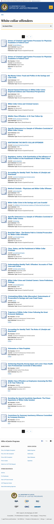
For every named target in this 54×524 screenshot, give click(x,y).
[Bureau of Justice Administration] (16, 502)
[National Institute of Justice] (37, 502)
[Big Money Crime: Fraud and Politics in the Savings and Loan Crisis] (4, 81)
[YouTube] (51, 442)
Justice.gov (49, 519)
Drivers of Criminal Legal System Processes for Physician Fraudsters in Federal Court (29, 42)
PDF (9, 391)
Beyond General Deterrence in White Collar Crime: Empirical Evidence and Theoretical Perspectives (27, 91)
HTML (9, 68)
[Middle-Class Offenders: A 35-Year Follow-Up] (4, 122)
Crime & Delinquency (18, 284)
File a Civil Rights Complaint (8, 450)
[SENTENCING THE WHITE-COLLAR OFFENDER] (4, 148)
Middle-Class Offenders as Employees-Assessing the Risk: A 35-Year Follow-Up (30, 382)
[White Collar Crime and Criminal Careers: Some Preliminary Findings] (4, 286)
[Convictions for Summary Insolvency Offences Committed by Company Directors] (4, 421)
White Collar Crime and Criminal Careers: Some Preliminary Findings (30, 281)
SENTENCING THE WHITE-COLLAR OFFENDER (25, 143)
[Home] (23, 7)
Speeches (30, 460)
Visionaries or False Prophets (19, 348)
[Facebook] (43, 442)
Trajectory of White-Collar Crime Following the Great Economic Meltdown (28, 313)
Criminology (16, 221)
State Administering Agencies (8, 486)
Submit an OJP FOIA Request (8, 464)
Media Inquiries (31, 450)
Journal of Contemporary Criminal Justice (24, 177)
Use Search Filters (7, 26)
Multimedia (30, 453)
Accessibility (10, 515)
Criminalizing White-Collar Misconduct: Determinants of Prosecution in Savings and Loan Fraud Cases (29, 297)
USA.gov (43, 519)
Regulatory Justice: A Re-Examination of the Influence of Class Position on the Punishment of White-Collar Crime (29, 157)
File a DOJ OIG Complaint (7, 453)
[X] (47, 442)
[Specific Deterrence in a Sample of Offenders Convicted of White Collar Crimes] (4, 134)
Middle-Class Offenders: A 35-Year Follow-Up (25, 116)
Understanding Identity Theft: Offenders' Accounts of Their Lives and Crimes (30, 265)
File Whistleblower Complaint (22, 515)
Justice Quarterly (17, 161)
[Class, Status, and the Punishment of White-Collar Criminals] (4, 254)
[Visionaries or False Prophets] (4, 354)
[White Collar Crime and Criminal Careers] (4, 109)
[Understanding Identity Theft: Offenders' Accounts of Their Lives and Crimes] (4, 270)
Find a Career (4, 460)
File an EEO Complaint (6, 457)
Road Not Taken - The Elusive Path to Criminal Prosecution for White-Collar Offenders (30, 233)
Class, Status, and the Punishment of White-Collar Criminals (26, 249)
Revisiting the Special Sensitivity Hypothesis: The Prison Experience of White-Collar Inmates (29, 399)
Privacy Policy (43, 515)
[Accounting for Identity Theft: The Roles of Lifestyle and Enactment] (4, 178)
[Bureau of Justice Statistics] (27, 503)
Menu (51, 7)
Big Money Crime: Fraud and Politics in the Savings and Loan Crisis (29, 77)
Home (2, 14)
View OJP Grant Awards (7, 479)
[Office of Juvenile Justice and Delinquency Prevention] (16, 508)
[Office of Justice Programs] (4, 7)
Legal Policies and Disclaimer (9, 519)
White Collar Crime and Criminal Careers (23, 104)
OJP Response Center (6, 483)
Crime (14, 300)
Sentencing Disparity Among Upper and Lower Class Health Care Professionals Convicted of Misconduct (30, 365)
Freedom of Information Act (32, 519)
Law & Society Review (18, 237)
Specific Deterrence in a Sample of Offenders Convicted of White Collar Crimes (30, 129)
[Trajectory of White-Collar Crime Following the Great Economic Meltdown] (4, 318)
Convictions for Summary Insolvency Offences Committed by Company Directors (30, 416)
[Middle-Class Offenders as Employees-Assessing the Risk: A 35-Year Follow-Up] (4, 386)
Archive (3, 472)
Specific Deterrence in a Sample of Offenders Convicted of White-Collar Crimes (30, 218)
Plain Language (34, 515)
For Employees (4, 476)
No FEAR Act (21, 519)
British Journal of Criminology (20, 118)
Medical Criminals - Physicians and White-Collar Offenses (29, 188)
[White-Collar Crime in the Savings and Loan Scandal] (4, 208)
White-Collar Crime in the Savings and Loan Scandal (27, 203)
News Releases (31, 457)
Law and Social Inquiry (19, 253)
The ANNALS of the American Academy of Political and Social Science (31, 205)
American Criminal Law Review (21, 145)
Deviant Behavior (17, 45)
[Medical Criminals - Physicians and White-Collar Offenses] (4, 194)
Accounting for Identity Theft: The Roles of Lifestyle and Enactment (29, 173)
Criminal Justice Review (19, 269)
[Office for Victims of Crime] (27, 508)
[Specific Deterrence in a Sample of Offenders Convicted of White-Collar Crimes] (4, 222)
